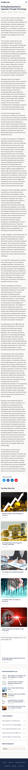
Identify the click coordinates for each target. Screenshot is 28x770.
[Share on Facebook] (8, 480)
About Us (11, 762)
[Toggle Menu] (26, 2)
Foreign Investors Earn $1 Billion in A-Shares (16, 694)
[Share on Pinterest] (16, 480)
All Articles (21, 766)
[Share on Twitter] (4, 480)
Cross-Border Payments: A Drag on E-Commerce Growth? (16, 707)
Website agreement (20, 762)
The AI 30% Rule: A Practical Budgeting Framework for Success (15, 682)
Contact (5, 762)
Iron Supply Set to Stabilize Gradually (12, 572)
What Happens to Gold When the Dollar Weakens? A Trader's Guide (17, 676)
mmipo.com (5, 2)
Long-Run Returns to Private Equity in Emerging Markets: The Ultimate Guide (17, 701)
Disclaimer (7, 766)
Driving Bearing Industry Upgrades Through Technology (12, 543)
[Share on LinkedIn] (12, 480)
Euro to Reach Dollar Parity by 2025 (16, 688)
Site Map (14, 766)
